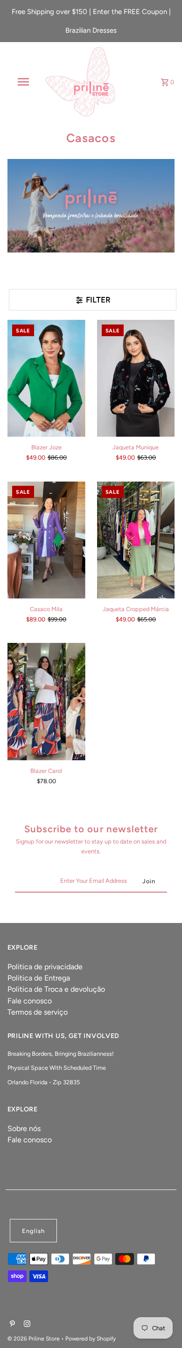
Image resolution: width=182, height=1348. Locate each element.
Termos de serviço (37, 1012)
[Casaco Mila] (46, 539)
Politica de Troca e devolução (56, 989)
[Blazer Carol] (46, 701)
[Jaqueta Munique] (136, 378)
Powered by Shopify (90, 1338)
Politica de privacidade (45, 966)
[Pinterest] (11, 1324)
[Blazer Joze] (46, 378)
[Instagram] (25, 1324)
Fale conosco (29, 1000)
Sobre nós (24, 1128)
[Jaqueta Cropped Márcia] (136, 539)
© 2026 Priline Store (34, 1338)
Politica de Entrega (38, 977)
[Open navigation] (23, 82)
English (33, 1230)
